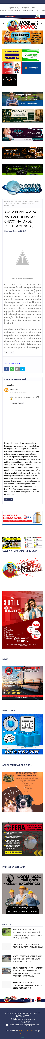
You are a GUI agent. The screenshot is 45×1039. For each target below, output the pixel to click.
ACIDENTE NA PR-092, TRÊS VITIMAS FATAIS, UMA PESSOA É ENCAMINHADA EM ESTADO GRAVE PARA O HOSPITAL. (27, 934)
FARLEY (22, 1033)
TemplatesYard (22, 1037)
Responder (14, 403)
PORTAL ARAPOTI (26, 1031)
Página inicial (8, 201)
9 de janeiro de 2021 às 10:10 (20, 392)
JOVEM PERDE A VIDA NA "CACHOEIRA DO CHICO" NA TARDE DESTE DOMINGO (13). (27, 985)
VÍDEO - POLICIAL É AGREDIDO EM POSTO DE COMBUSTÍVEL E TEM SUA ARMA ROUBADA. (27, 959)
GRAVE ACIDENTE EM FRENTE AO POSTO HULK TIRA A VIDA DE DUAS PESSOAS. (28, 947)
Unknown (14, 389)
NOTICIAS (18, 201)
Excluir (21, 403)
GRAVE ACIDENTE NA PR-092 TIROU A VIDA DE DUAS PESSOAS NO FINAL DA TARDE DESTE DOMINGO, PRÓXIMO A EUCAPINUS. (28, 972)
